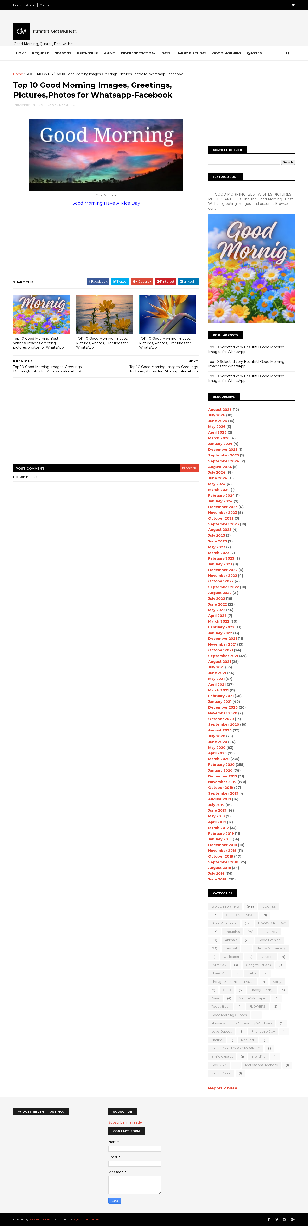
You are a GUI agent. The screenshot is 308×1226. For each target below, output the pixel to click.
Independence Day (138, 53)
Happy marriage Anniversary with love (242, 1023)
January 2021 (219, 701)
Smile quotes (222, 1056)
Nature (217, 1040)
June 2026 (217, 421)
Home (17, 5)
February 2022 (221, 627)
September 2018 (223, 862)
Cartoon (266, 957)
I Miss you (219, 965)
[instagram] (284, 1220)
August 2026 (220, 409)
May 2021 (216, 679)
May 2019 (216, 816)
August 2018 (219, 868)
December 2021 (222, 638)
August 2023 (219, 530)
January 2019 (220, 839)
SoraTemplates (39, 1219)
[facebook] (269, 1220)
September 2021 (223, 656)
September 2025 (223, 455)
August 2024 (220, 467)
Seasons (63, 53)
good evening (269, 940)
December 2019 (222, 776)
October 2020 (221, 719)
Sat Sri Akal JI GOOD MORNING (236, 1048)
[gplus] (293, 1220)
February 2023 (221, 558)
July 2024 (216, 472)
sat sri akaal (221, 1073)
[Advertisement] (130, 242)
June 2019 (217, 810)
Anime (109, 53)
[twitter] (293, 5)
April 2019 (217, 822)
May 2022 (216, 610)
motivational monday (261, 1065)
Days (165, 53)
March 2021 (218, 690)
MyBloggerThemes (86, 1219)
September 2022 (223, 587)
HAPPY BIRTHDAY (272, 923)
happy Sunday (261, 990)
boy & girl (219, 1065)
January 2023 (220, 564)
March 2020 (219, 759)
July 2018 (216, 873)
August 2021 (219, 661)
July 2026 (216, 415)
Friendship (87, 53)
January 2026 (220, 444)
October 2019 (220, 787)
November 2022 (222, 576)
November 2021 (222, 644)
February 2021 (221, 696)
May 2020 (216, 747)
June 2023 (217, 541)
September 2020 (223, 724)
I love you (269, 931)
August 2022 (219, 593)
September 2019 (223, 793)
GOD (227, 990)
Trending (259, 1056)
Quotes (254, 53)
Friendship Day (263, 1031)
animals (231, 940)
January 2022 (220, 633)
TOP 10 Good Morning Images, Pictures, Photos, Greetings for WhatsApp (102, 343)
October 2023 (221, 518)
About (30, 5)
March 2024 (219, 490)
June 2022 (217, 604)
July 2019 (216, 805)
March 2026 (219, 438)
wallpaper (231, 957)
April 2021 (217, 684)
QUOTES (269, 906)
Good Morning (226, 53)
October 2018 (220, 856)
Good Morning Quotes (229, 1015)
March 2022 (218, 621)
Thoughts (232, 931)
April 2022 (217, 615)
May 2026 (216, 426)
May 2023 (216, 547)
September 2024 (223, 461)
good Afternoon (224, 923)
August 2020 (220, 730)
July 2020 (216, 736)
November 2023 (222, 512)
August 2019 (219, 799)
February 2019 (221, 833)
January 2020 (220, 770)
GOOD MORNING (39, 74)
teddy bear (221, 1006)
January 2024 (220, 501)
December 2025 (222, 449)
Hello (252, 973)
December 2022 (222, 570)
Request (40, 53)
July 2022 (216, 598)
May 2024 (217, 484)
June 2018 (217, 879)
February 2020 (221, 765)
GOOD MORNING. (240, 915)
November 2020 (222, 713)
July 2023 (216, 535)
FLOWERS (257, 1006)
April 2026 (217, 432)
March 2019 (218, 828)
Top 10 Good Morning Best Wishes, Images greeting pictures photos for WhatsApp (38, 343)
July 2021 (216, 667)
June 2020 (217, 742)
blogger (189, 468)
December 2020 (223, 707)
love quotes (222, 1031)
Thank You (220, 973)
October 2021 (220, 650)
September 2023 (223, 524)
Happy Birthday (191, 53)
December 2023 (222, 507)
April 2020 (217, 753)
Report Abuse (222, 1088)
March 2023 (218, 553)
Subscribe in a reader (125, 1122)
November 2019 (222, 782)
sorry (277, 982)
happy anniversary (271, 948)
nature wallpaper (253, 998)
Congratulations (258, 965)
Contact (45, 5)
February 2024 (221, 495)
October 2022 (221, 581)
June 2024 (217, 478)
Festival (231, 948)
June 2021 (217, 673)
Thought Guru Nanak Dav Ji (232, 982)
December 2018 (222, 845)
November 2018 (222, 850)
